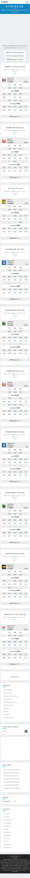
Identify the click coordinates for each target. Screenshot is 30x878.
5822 (4, 657)
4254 (20, 411)
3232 (20, 97)
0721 (4, 232)
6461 (9, 219)
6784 (9, 88)
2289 (15, 392)
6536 (9, 536)
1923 (15, 645)
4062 (9, 100)
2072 (20, 597)
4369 (20, 337)
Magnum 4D (7, 826)
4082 (20, 514)
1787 (25, 645)
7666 (25, 581)
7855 (9, 533)
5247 (9, 654)
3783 (15, 216)
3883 (4, 523)
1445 (9, 289)
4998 (25, 523)
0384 (4, 654)
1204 (20, 575)
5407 (9, 331)
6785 (20, 353)
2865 (25, 337)
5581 (20, 533)
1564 (9, 270)
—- (26, 94)
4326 (25, 520)
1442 (4, 216)
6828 (4, 642)
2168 (15, 107)
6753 (20, 453)
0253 (15, 155)
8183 (15, 575)
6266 (9, 475)
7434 (4, 219)
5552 (20, 276)
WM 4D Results (7, 847)
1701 (15, 97)
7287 (15, 232)
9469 (25, 171)
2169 (15, 270)
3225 (25, 107)
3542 (25, 411)
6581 (20, 292)
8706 (15, 219)
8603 (20, 462)
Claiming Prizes (8, 699)
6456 (9, 575)
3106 (25, 110)
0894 (4, 158)
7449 (20, 635)
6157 (4, 462)
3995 (9, 597)
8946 (20, 222)
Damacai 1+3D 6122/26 (15, 614)
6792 (4, 353)
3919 (15, 161)
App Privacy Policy (8, 717)
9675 (15, 149)
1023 (4, 584)
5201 (15, 88)
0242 (20, 171)
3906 (25, 228)
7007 (15, 475)
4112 (9, 171)
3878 (20, 405)
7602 (9, 337)
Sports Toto (7, 838)
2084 (20, 350)
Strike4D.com (19, 69)
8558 (15, 584)
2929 (20, 289)
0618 (15, 453)
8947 (20, 270)
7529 (20, 219)
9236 (25, 642)
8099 (4, 337)
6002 (4, 94)
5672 (9, 155)
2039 (15, 289)
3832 (25, 401)
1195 (4, 289)
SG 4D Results (7, 832)
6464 (20, 536)
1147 (15, 110)
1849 (15, 341)
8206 (4, 411)
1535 (15, 593)
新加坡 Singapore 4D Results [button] (15, 59)
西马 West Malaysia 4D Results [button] (15, 52)
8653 (15, 642)
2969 (15, 459)
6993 (9, 411)
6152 (15, 100)
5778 (20, 216)
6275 (20, 645)
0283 (15, 167)
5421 (15, 635)
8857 (15, 536)
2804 (25, 232)
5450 (15, 520)
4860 (15, 414)
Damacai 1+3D (7, 820)
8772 (4, 520)
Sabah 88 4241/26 (15, 371)
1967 (4, 472)
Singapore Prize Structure (10, 696)
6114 (9, 292)
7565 (9, 149)
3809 (20, 642)
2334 (9, 167)
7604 (9, 341)
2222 (9, 523)
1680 (20, 107)
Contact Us (7, 714)
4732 (25, 654)
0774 (20, 584)
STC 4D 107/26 (15, 188)
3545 (20, 88)
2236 (9, 472)
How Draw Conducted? (9, 702)
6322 (9, 228)
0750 (4, 155)
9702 (20, 401)
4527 (25, 472)
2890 (9, 520)
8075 (9, 657)
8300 (20, 414)
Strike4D (4, 2)
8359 (9, 158)
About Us (6, 711)
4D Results (6, 814)
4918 (20, 158)
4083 (9, 635)
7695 (9, 398)
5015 (25, 593)
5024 (9, 593)
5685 (15, 405)
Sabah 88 (6, 829)
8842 (15, 353)
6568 (4, 533)
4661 (9, 401)
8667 (25, 584)
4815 (15, 523)
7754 (4, 536)
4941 (4, 414)
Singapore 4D (7, 835)
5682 (9, 94)
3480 (15, 276)
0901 (9, 459)
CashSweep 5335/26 (15, 310)
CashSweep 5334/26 (15, 493)
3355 (9, 392)
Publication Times (8, 705)
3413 (20, 472)
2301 (15, 171)
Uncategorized (7, 844)
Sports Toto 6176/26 (15, 67)
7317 (20, 475)
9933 (25, 280)
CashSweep (7, 817)
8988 (4, 228)
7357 (4, 280)
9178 (20, 280)
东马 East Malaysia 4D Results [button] (15, 56)
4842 (4, 597)
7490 (25, 292)
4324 (20, 392)
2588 (9, 276)
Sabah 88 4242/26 (15, 128)
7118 (20, 523)
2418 (20, 581)
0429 (25, 597)
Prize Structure (8, 693)
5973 (25, 459)
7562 (9, 462)
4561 (20, 593)
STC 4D (5, 841)
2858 (25, 414)
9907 (9, 232)
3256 (4, 593)
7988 (15, 280)
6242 (20, 209)
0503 (20, 155)
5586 (9, 353)
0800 (20, 654)
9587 (15, 209)
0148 (25, 158)
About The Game (8, 690)
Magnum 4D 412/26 (15, 554)
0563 (20, 331)
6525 (25, 216)
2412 (4, 276)
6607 (25, 276)
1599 (20, 110)
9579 (25, 475)
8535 (20, 232)
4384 (20, 459)
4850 (15, 94)
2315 (4, 341)
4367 (25, 657)
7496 (4, 107)
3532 (15, 514)
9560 (4, 401)
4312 (15, 654)
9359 (9, 514)
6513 (9, 587)
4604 (9, 350)
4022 (25, 289)
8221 (9, 414)
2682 (25, 350)
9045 (4, 581)
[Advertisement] (15, 30)
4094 (9, 584)
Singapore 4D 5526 (15, 432)
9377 (20, 398)
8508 (4, 97)
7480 (20, 657)
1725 (25, 341)
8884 (25, 462)
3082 (9, 209)
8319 (4, 645)
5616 (4, 171)
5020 (15, 581)
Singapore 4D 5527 (15, 249)
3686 (15, 597)
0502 (4, 459)
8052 (20, 149)
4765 (4, 292)
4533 (15, 331)
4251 (15, 350)
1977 (15, 401)
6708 (15, 158)
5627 (4, 475)
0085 (20, 520)
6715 (25, 219)
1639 (9, 405)
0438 (20, 94)
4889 (15, 411)
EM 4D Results (7, 823)
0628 (20, 228)
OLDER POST (14, 677)
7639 (9, 280)
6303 (15, 292)
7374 (25, 353)
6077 (25, 536)
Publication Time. (20, 48)
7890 (15, 462)
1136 (20, 100)
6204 (15, 228)
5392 (20, 341)
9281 (15, 533)
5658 (9, 645)
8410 (25, 167)
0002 (9, 642)
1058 (9, 107)
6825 (4, 110)
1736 (20, 167)
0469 (15, 657)
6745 (15, 337)
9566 (9, 110)
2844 (4, 167)
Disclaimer (6, 708)
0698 (4, 350)
